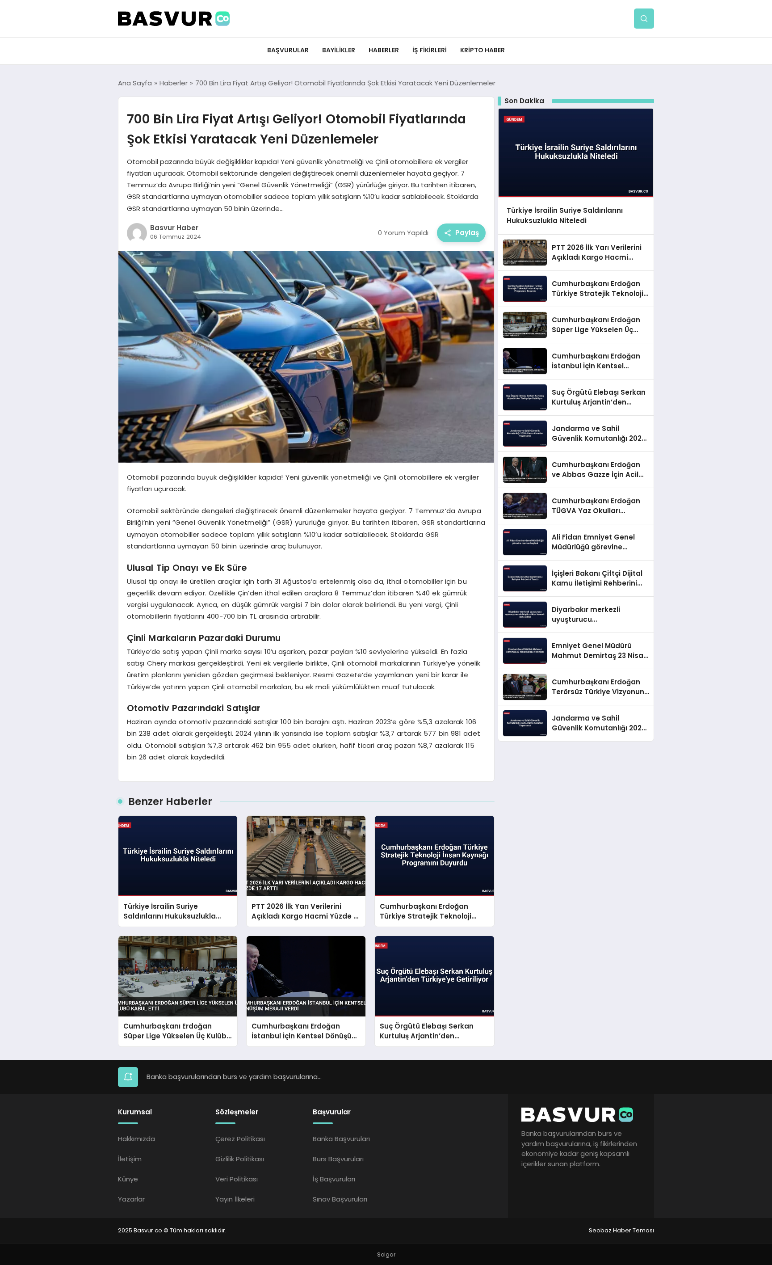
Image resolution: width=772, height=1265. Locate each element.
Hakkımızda (136, 1138)
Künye (128, 1179)
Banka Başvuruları (341, 1138)
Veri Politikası (236, 1179)
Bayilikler (338, 50)
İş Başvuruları (334, 1179)
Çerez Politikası (240, 1138)
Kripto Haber (482, 50)
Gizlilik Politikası (239, 1159)
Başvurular (288, 50)
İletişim (130, 1159)
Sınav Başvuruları (340, 1199)
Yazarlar (131, 1199)
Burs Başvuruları (338, 1159)
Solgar (386, 1254)
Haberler (384, 50)
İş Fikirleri (429, 50)
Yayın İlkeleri (235, 1199)
